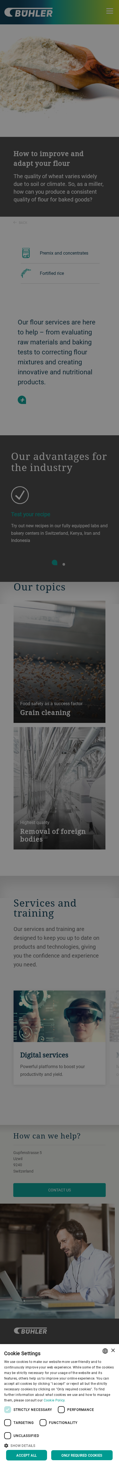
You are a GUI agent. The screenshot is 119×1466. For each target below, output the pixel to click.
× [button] (113, 1351)
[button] (59, 1445)
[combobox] (105, 1351)
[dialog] (59, 1405)
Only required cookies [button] (81, 1455)
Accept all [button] (26, 1455)
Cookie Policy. (55, 1400)
